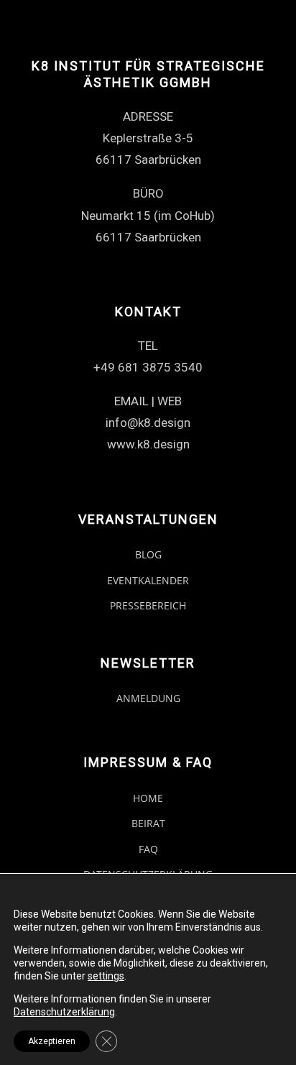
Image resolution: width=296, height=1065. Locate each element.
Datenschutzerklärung (64, 1012)
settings (106, 976)
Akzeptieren (51, 1041)
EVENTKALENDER (148, 580)
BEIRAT (148, 823)
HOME (148, 798)
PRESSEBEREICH (148, 605)
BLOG (148, 554)
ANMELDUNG (148, 698)
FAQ (148, 849)
